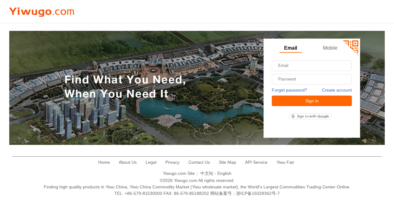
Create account (337, 90)
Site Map (227, 162)
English (224, 173)
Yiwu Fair (285, 162)
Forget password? (289, 90)
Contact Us (199, 162)
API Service (256, 162)
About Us (128, 162)
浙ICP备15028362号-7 (258, 193)
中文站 (206, 173)
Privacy (172, 162)
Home (104, 162)
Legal (151, 162)
